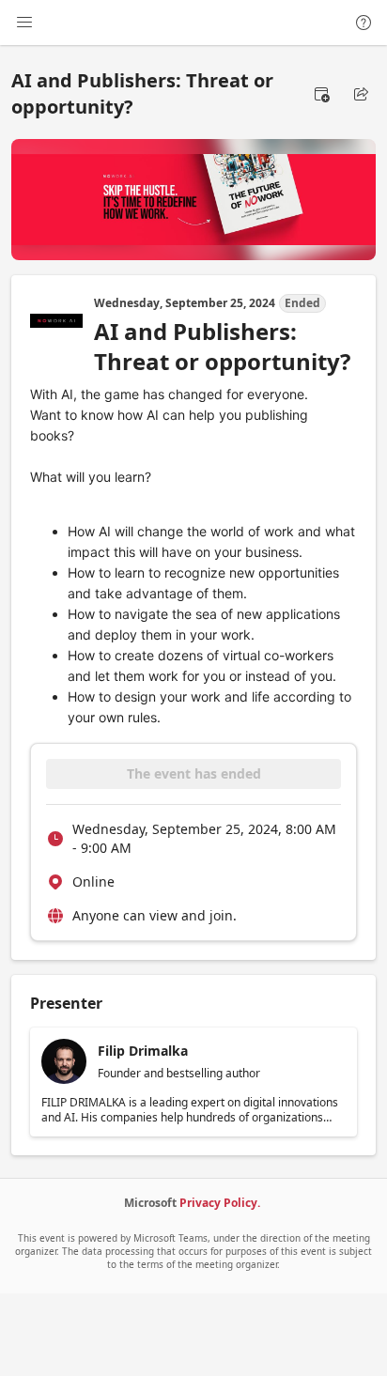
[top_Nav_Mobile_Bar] (24, 23)
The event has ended (194, 773)
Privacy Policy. (219, 1203)
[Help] (363, 22)
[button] (321, 94)
